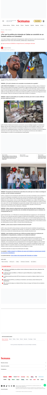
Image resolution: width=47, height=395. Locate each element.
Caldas (17, 261)
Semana (2, 29)
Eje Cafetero (33, 261)
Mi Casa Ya (12, 261)
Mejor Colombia (8, 29)
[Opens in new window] (4, 386)
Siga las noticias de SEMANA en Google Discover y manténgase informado (18, 43)
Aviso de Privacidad (5, 389)
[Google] (1, 386)
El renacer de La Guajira (24, 156)
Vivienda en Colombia (25, 261)
